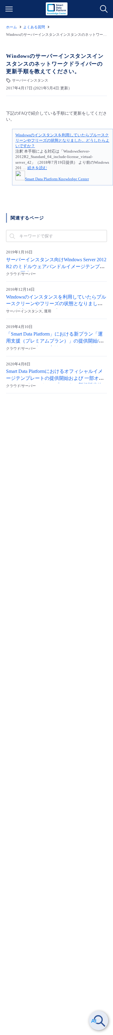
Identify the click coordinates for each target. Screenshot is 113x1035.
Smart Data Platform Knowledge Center (57, 179)
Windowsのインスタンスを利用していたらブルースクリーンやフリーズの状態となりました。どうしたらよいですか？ (62, 140)
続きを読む (37, 168)
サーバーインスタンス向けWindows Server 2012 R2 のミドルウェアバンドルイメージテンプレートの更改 (56, 266)
